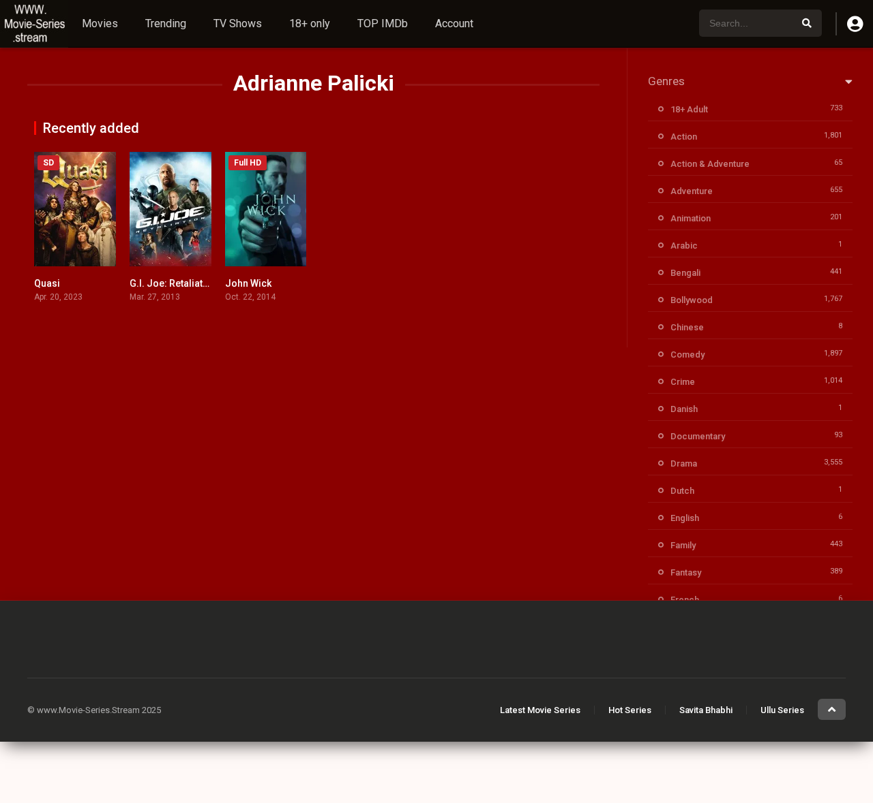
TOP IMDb (382, 23)
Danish (684, 409)
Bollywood (691, 300)
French (684, 600)
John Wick (248, 283)
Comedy (687, 354)
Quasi (47, 283)
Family (683, 545)
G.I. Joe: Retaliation (173, 283)
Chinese (687, 327)
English (684, 518)
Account (454, 23)
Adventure (691, 191)
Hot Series (629, 710)
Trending (165, 23)
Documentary (697, 436)
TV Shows (237, 23)
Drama (683, 463)
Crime (682, 382)
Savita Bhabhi (706, 710)
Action (683, 136)
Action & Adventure (710, 164)
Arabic (684, 245)
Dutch (682, 491)
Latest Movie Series (540, 710)
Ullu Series (782, 710)
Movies (100, 23)
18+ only (309, 23)
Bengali (685, 273)
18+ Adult (689, 109)
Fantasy (685, 572)
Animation (690, 218)
